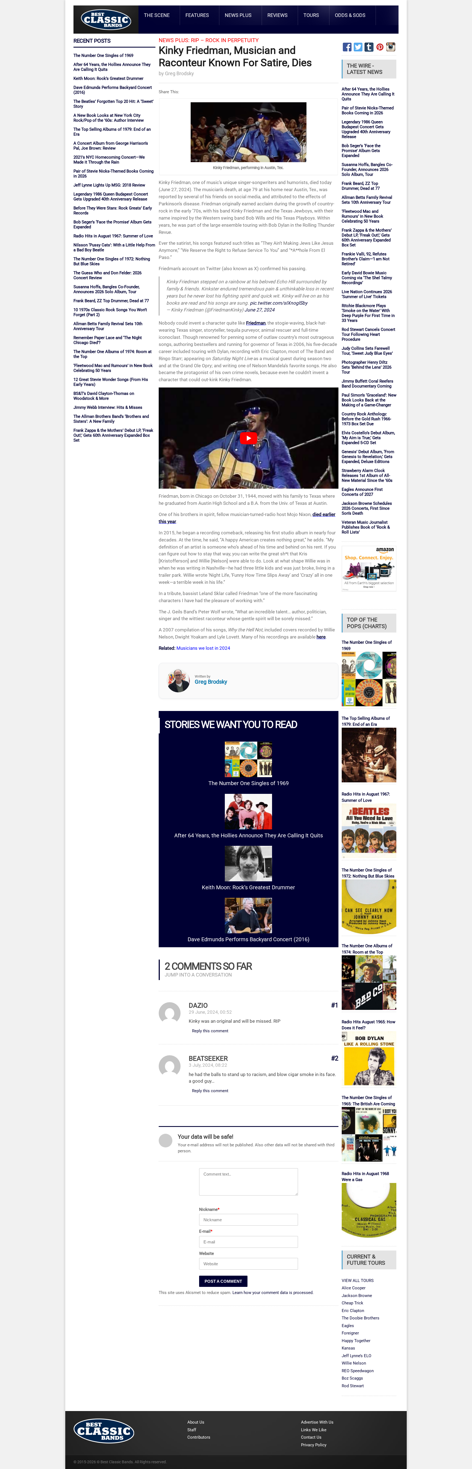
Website (206, 1253)
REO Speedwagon (358, 1370)
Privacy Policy (313, 1444)
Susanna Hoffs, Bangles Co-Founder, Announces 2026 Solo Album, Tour (106, 289)
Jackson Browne (357, 1295)
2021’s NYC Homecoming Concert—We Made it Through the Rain (109, 160)
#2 (334, 1058)
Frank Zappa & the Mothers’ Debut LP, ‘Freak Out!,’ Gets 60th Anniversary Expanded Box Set (113, 435)
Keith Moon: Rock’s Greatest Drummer (108, 78)
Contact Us (311, 1437)
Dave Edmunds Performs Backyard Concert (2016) (248, 939)
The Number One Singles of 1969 (103, 55)
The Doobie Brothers (360, 1318)
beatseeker (208, 1058)
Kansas (348, 1348)
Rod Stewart (353, 1385)
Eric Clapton (353, 1310)
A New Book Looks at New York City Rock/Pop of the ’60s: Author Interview (108, 118)
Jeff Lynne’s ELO (356, 1355)
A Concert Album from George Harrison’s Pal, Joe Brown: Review (110, 146)
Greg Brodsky (179, 73)
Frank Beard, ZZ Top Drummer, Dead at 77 (111, 300)
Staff (191, 1429)
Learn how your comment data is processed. (273, 1292)
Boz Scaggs (352, 1378)
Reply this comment (210, 1030)
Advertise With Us (317, 1422)
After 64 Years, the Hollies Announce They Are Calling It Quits (248, 835)
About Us (195, 1422)
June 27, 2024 (259, 310)
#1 (334, 1005)
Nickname (209, 1209)
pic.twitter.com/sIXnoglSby (278, 303)
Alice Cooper (353, 1288)
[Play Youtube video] (248, 438)
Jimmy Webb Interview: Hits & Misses (107, 407)
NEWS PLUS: (174, 40)
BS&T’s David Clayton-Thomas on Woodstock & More (103, 396)
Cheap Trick (352, 1303)
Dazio (198, 1005)
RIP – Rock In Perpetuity (225, 40)
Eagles (348, 1325)
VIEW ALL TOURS (358, 1280)
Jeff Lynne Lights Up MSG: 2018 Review (109, 185)
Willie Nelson (354, 1363)
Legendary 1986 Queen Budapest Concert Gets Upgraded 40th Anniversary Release (110, 197)
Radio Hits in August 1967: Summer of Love (113, 236)
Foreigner (350, 1333)
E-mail (205, 1231)
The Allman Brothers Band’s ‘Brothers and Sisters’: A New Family (111, 419)
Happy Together (356, 1340)
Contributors (198, 1437)
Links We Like (313, 1429)
